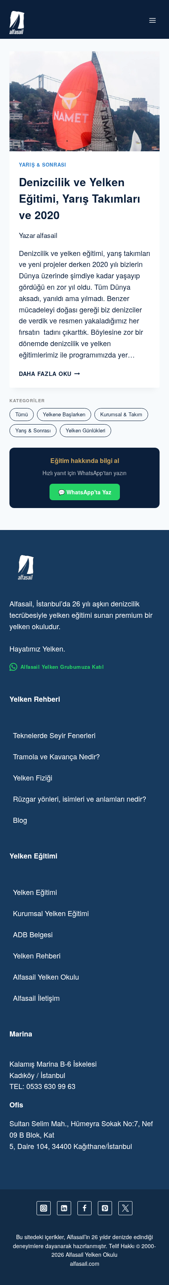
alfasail (47, 235)
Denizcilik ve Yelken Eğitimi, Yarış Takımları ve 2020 (79, 198)
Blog (20, 820)
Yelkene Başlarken (64, 414)
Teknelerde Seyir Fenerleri (54, 735)
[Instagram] (44, 1208)
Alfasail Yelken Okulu (46, 976)
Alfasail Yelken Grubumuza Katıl (62, 666)
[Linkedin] (64, 1208)
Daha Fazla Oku (49, 374)
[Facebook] (84, 1208)
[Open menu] (152, 20)
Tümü (21, 414)
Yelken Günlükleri (85, 430)
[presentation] (84, 101)
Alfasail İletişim (36, 998)
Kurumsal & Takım (121, 414)
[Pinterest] (105, 1208)
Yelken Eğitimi (35, 892)
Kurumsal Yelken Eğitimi (51, 913)
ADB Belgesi (33, 934)
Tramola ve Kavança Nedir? (56, 756)
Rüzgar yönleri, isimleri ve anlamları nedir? (79, 798)
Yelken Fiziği (32, 777)
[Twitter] (125, 1208)
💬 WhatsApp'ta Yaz (84, 492)
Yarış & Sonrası (42, 164)
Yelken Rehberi (37, 955)
